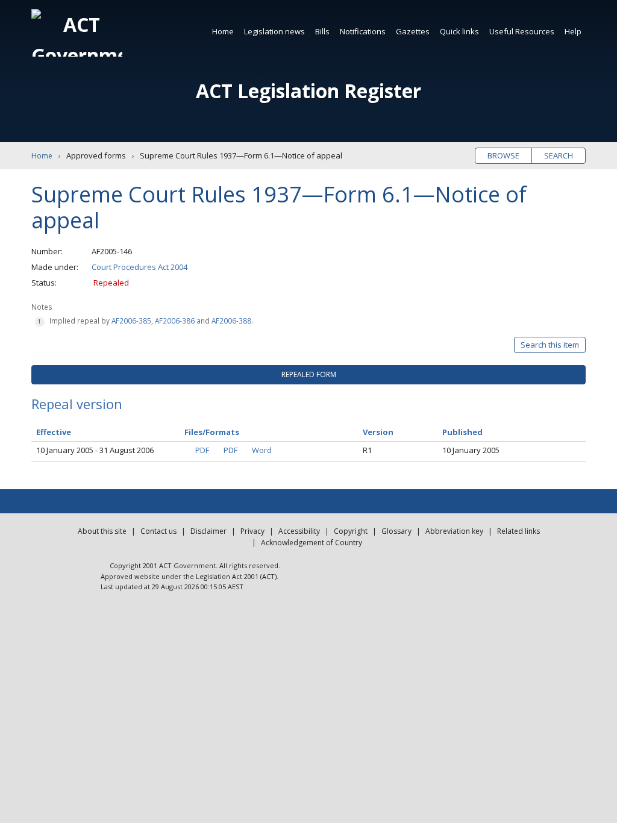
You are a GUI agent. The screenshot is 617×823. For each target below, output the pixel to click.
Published (462, 432)
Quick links (459, 31)
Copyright (351, 531)
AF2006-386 (175, 320)
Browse (503, 155)
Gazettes (413, 31)
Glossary (396, 531)
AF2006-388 (231, 320)
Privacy (252, 531)
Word (262, 450)
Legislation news (274, 31)
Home (223, 31)
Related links (518, 531)
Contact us (158, 531)
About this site (102, 531)
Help (573, 31)
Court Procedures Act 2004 (139, 266)
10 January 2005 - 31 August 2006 (95, 450)
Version (378, 432)
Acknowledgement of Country (311, 542)
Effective (53, 432)
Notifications (363, 31)
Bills (322, 31)
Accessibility (299, 531)
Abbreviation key (454, 531)
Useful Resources (521, 31)
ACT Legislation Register (308, 90)
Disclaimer (208, 531)
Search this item (550, 344)
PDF (202, 450)
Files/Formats (211, 432)
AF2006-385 (131, 320)
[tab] (308, 374)
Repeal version (76, 404)
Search (558, 155)
